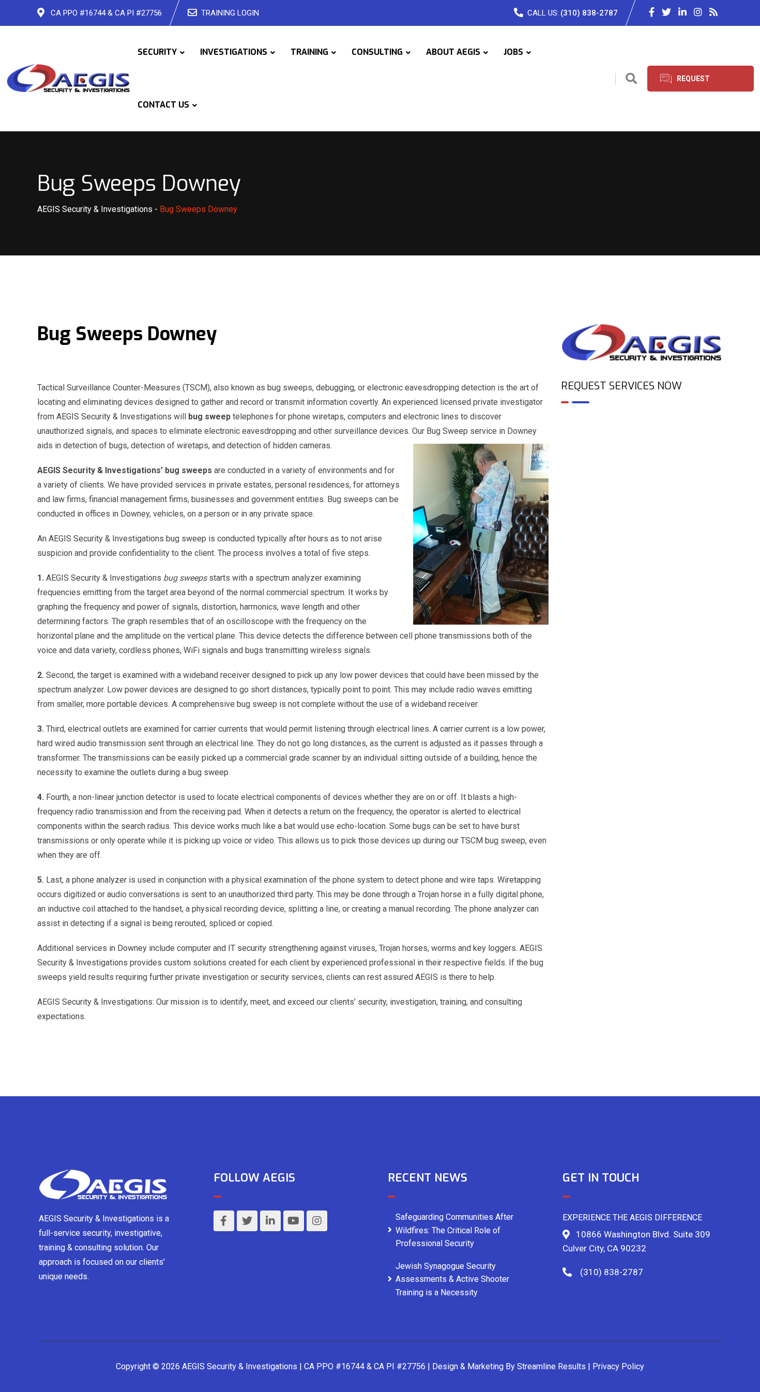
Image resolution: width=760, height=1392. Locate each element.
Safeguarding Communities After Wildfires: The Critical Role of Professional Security (454, 1230)
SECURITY (157, 52)
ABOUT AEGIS (453, 52)
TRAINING (309, 52)
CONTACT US (163, 104)
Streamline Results (551, 1366)
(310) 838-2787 (589, 13)
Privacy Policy (618, 1366)
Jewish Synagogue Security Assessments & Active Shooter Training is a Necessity (452, 1279)
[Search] (631, 78)
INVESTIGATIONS (233, 52)
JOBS (513, 52)
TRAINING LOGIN (230, 13)
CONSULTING (377, 52)
